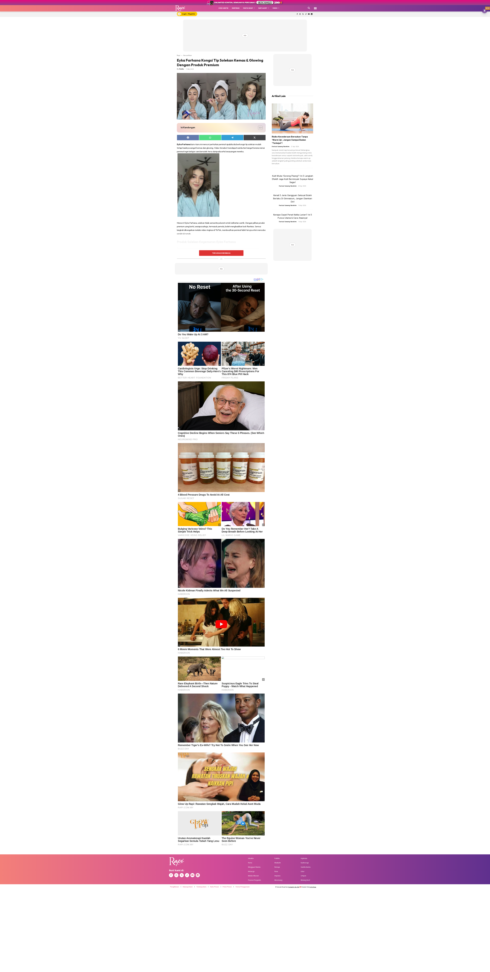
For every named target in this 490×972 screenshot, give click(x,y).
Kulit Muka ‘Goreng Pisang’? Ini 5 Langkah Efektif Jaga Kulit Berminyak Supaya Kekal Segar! (292, 179)
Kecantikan (187, 55)
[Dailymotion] (311, 14)
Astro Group (313, 887)
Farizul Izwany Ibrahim (280, 146)
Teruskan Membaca (221, 253)
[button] (309, 8)
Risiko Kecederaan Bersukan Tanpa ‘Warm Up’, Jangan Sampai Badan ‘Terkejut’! (290, 139)
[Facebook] (297, 14)
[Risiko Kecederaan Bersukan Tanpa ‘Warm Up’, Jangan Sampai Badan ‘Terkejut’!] (292, 118)
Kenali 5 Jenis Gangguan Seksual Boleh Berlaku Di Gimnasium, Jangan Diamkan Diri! (292, 198)
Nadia (181, 69)
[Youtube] (308, 14)
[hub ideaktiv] (315, 7)
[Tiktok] (305, 14)
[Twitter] (303, 14)
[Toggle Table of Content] (259, 128)
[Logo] (180, 8)
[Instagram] (300, 14)
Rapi (178, 55)
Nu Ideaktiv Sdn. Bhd (293, 887)
